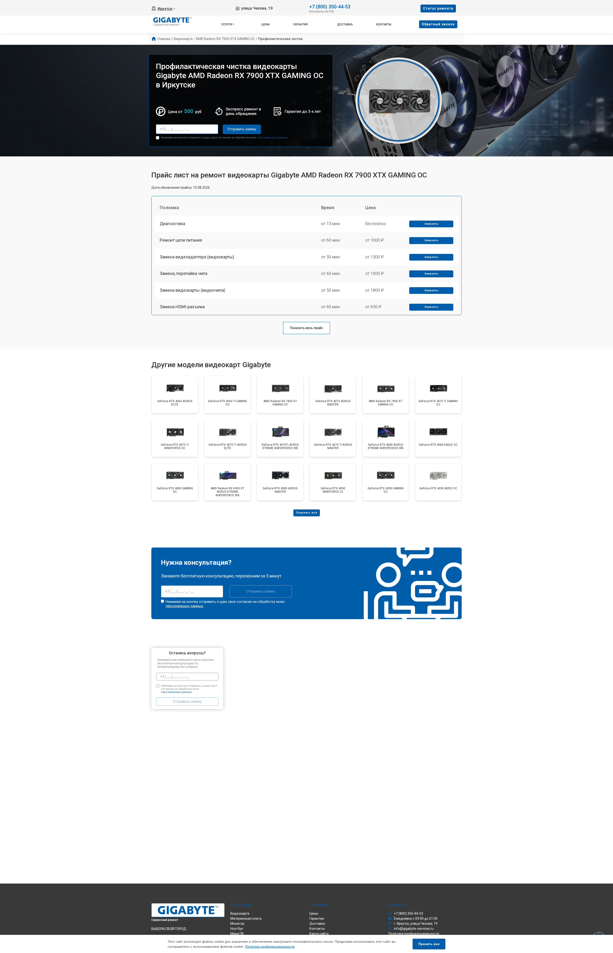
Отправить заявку (241, 129)
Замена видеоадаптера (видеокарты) (197, 256)
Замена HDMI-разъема (182, 306)
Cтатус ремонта (438, 8)
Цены (265, 24)
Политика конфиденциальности (270, 946)
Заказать (431, 223)
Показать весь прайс (306, 328)
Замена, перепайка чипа (183, 273)
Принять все (429, 944)
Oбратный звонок (438, 24)
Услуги (226, 24)
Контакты (383, 24)
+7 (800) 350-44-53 (329, 6)
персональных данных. (272, 137)
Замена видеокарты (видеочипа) (192, 290)
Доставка (345, 24)
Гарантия (300, 24)
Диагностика (172, 223)
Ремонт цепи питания (181, 240)
